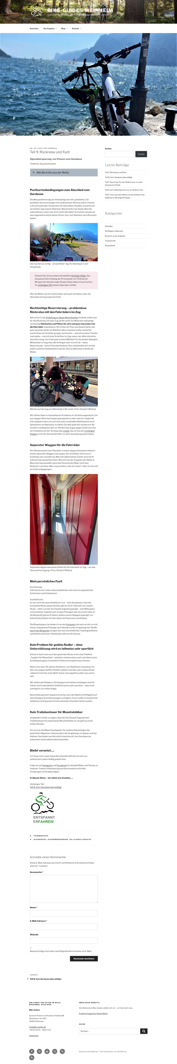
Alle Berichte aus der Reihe (52, 172)
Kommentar (36, 872)
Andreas (52, 148)
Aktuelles (109, 226)
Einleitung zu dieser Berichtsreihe (62, 317)
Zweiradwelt (110, 245)
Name (33, 907)
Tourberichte (41, 836)
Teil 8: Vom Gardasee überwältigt (46, 787)
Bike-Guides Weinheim (80, 10)
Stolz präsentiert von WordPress (113, 1051)
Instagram (48, 765)
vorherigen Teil (45, 285)
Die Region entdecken (114, 231)
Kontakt (75, 28)
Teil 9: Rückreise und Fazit (115, 172)
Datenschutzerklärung (88, 1051)
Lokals (66, 431)
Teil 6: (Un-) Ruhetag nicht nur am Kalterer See (124, 190)
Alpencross (40, 839)
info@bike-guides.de (37, 1027)
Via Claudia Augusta (80, 839)
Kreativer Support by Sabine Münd (93, 1013)
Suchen (108, 148)
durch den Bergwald (39, 630)
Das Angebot (49, 28)
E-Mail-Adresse (38, 921)
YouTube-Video (78, 275)
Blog (63, 28)
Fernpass (70, 624)
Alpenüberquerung (58, 839)
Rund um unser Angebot (115, 236)
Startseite (34, 28)
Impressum (34, 1035)
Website (34, 934)
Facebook (62, 765)
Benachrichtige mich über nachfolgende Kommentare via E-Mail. (61, 951)
